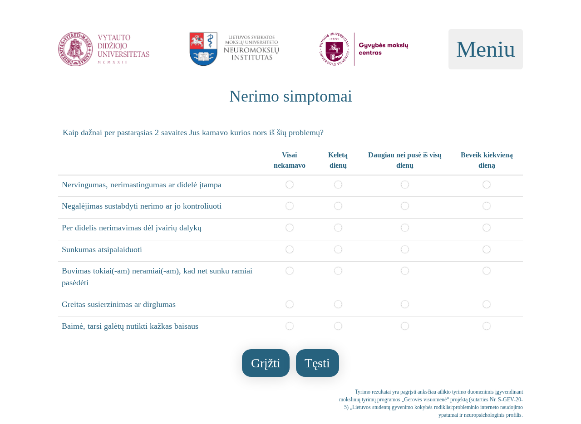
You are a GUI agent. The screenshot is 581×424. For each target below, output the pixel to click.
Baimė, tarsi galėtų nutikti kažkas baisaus (130, 326)
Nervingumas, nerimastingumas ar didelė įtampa (142, 184)
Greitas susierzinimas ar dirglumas (119, 304)
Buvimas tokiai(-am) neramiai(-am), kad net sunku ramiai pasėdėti (157, 276)
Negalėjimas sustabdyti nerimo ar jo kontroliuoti (142, 205)
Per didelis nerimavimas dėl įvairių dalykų (132, 227)
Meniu (485, 49)
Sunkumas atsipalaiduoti (102, 249)
